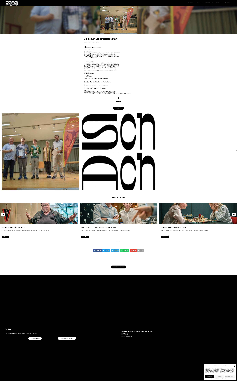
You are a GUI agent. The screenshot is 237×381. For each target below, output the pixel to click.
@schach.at (129, 336)
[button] (234, 365)
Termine (199, 3)
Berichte (190, 3)
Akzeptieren (209, 376)
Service (227, 3)
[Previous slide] (3, 214)
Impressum (227, 378)
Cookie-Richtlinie (214, 378)
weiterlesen (5, 236)
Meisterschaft (209, 3)
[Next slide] (234, 214)
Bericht (118, 102)
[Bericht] (118, 98)
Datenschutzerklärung (221, 378)
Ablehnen (219, 376)
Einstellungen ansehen (229, 376)
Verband (218, 3)
